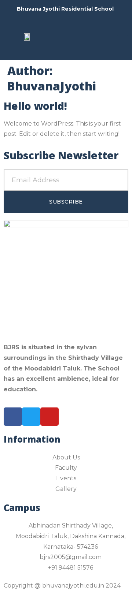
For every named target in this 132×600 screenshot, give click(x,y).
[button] (122, 41)
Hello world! (35, 106)
